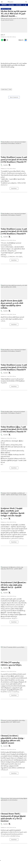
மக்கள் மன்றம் (18, 4)
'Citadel (10, 89)
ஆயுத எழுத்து (11, 4)
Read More (14, 188)
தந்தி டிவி (3, 34)
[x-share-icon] (5, 40)
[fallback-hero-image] (14, 148)
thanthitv (5, 165)
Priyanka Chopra (4, 89)
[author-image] (2, 165)
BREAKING (4, 4)
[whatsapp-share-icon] (2, 40)
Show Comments (14, 97)
